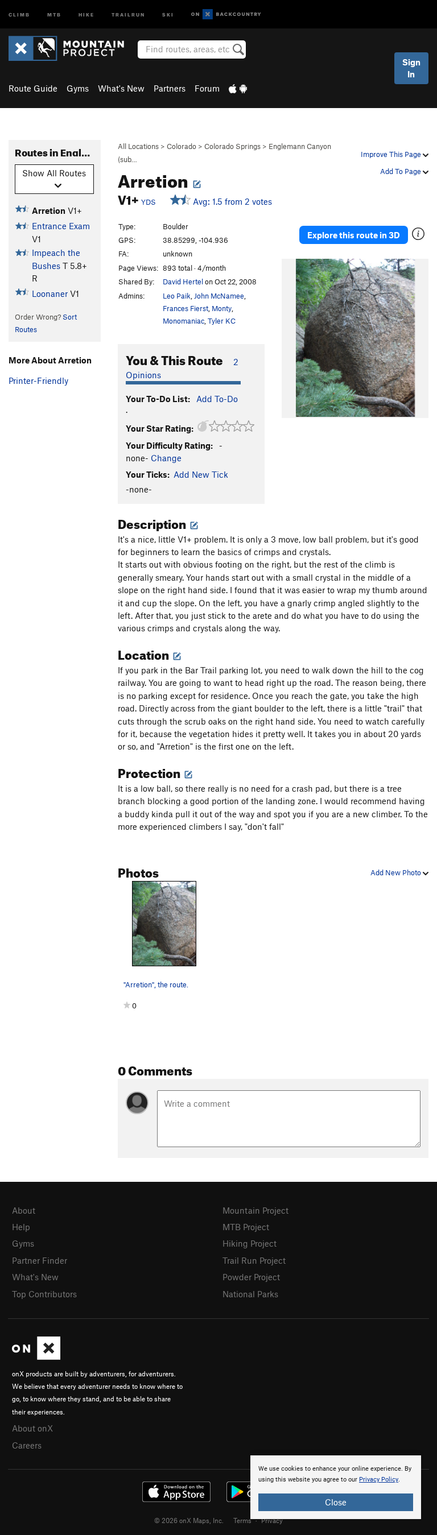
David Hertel (183, 281)
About (23, 1210)
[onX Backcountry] (226, 14)
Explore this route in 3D (353, 235)
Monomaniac (183, 320)
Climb (19, 14)
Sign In (411, 68)
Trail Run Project (254, 1260)
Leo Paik (177, 295)
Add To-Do (217, 399)
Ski (168, 14)
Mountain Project (255, 1210)
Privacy (272, 1520)
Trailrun (128, 14)
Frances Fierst (185, 308)
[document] (335, 1487)
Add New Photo (396, 872)
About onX (32, 1428)
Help (21, 1227)
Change (166, 458)
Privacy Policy (378, 1479)
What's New (121, 88)
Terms (242, 1520)
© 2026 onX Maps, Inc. (189, 1520)
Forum (207, 88)
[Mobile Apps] (238, 88)
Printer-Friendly (38, 380)
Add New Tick (201, 474)
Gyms (78, 88)
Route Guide (33, 88)
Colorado (181, 146)
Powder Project (251, 1277)
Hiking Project (249, 1243)
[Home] (72, 48)
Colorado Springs (232, 146)
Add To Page (401, 171)
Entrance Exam (61, 226)
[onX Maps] (36, 1356)
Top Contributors (44, 1294)
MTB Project (245, 1227)
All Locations (138, 146)
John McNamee (219, 295)
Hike (86, 14)
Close (336, 1502)
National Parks (250, 1294)
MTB (54, 14)
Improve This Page (392, 154)
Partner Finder (39, 1260)
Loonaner (50, 293)
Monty (222, 308)
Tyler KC (222, 320)
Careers (27, 1445)
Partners (169, 88)
